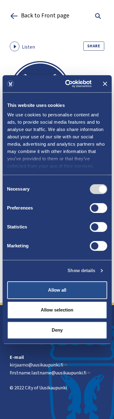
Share (93, 46)
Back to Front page (45, 16)
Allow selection (57, 309)
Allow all (57, 290)
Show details (81, 270)
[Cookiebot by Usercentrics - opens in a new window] (68, 84)
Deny (57, 330)
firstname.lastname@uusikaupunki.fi (48, 373)
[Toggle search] (98, 16)
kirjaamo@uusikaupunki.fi (36, 365)
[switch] (98, 208)
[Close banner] (105, 84)
